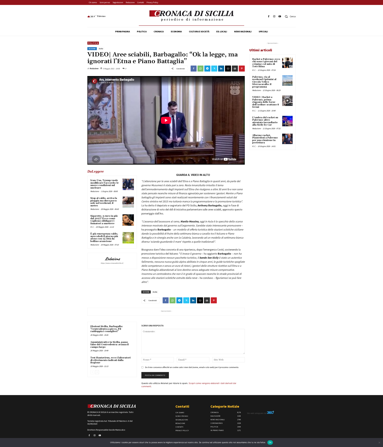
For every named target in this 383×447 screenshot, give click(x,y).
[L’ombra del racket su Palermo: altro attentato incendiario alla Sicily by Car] (287, 121)
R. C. (92, 227)
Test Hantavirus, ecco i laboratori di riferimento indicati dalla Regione (110, 360)
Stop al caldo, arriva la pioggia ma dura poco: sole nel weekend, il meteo (103, 202)
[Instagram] (274, 17)
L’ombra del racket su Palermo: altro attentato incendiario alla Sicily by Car (265, 121)
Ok (270, 442)
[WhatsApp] (200, 69)
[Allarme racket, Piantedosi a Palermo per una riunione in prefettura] (287, 139)
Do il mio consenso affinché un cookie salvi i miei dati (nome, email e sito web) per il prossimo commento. (192, 367)
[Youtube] (280, 17)
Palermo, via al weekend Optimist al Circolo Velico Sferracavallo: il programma (264, 82)
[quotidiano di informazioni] (191, 15)
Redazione (94, 68)
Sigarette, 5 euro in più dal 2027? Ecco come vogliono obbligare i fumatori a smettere (104, 220)
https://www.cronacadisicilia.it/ (112, 263)
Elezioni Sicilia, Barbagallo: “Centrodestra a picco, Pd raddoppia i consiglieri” (106, 329)
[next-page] (97, 372)
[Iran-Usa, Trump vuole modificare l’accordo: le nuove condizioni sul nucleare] (128, 184)
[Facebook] (269, 17)
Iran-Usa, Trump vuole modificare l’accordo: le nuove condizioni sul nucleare (104, 184)
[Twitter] (214, 69)
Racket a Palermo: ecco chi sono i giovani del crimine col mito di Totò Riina (266, 63)
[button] (289, 16)
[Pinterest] (242, 69)
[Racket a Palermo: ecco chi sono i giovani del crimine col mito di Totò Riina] (287, 62)
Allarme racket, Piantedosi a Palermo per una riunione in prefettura (265, 139)
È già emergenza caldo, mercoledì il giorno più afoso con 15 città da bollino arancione (104, 237)
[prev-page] (92, 372)
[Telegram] (207, 69)
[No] (379, 442)
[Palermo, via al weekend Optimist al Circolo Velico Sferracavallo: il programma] (287, 80)
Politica (93, 43)
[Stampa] (235, 69)
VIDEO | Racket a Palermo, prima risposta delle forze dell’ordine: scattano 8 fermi (265, 102)
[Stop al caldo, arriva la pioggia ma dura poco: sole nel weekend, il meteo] (128, 202)
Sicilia (101, 48)
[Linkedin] (221, 69)
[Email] (228, 69)
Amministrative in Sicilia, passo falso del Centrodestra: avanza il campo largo (109, 345)
